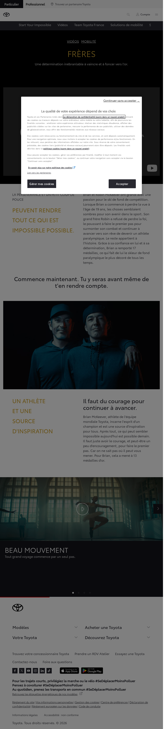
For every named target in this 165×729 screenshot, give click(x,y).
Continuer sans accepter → (121, 100)
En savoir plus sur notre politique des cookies (50, 167)
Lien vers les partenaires (39, 172)
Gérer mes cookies (41, 184)
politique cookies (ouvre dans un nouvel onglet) (66, 148)
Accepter (122, 184)
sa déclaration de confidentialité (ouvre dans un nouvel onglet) (94, 116)
